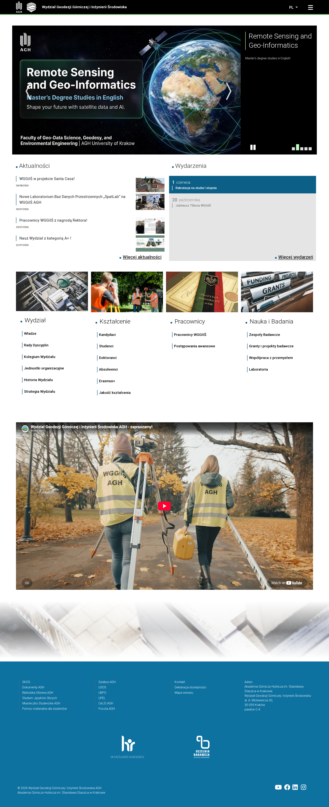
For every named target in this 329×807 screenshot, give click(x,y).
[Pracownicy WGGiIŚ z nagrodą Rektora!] (150, 226)
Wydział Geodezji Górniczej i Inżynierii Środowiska (84, 7)
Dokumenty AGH (33, 687)
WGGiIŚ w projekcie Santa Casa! (47, 178)
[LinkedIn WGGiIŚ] (295, 787)
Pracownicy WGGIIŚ (190, 334)
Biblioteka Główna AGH (37, 692)
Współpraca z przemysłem (271, 357)
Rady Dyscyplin (36, 345)
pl (292, 7)
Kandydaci (108, 334)
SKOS (26, 682)
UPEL (101, 698)
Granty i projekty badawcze (271, 346)
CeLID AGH (105, 703)
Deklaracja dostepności (190, 687)
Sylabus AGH (107, 682)
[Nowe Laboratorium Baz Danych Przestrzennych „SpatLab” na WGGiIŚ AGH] (150, 205)
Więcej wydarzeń (295, 257)
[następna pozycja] (228, 91)
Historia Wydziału (38, 379)
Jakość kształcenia (115, 392)
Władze (30, 333)
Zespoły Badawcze (264, 334)
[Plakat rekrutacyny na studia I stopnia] (305, 148)
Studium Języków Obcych (39, 698)
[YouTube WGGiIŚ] (278, 787)
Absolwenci (108, 369)
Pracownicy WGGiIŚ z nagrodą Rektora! (53, 220)
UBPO (102, 692)
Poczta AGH (106, 708)
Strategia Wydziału (40, 391)
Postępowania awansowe (194, 346)
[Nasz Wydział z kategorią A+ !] (150, 244)
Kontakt (180, 682)
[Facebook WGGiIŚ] (287, 787)
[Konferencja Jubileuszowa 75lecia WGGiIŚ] (293, 148)
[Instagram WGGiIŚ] (304, 787)
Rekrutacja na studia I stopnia (196, 188)
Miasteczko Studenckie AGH (41, 703)
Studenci (106, 346)
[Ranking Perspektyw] (301, 147)
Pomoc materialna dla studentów (44, 708)
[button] (310, 7)
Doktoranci (108, 357)
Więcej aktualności (142, 257)
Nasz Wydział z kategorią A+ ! (45, 238)
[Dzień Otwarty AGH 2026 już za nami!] (310, 148)
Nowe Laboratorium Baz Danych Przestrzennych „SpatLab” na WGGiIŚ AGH (72, 199)
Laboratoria (258, 369)
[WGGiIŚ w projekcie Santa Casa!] (150, 185)
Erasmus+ (107, 381)
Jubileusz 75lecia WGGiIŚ (193, 205)
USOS (102, 687)
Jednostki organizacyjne (44, 368)
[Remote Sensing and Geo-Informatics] (297, 148)
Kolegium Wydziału (39, 356)
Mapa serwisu (184, 692)
